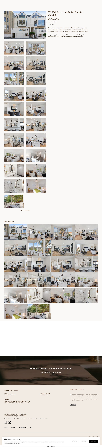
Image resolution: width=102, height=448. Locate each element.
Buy (31, 427)
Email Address (84, 390)
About (13, 427)
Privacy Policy (79, 400)
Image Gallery (25, 210)
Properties (22, 427)
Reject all (74, 441)
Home (5, 427)
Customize (83, 441)
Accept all (93, 441)
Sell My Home (45, 373)
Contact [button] (51, 24)
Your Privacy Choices (51, 446)
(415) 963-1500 (44, 395)
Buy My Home (57, 373)
